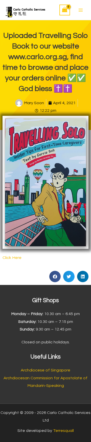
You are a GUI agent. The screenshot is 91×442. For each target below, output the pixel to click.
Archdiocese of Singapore (45, 370)
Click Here (12, 258)
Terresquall (63, 431)
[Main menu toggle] (80, 10)
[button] (55, 276)
